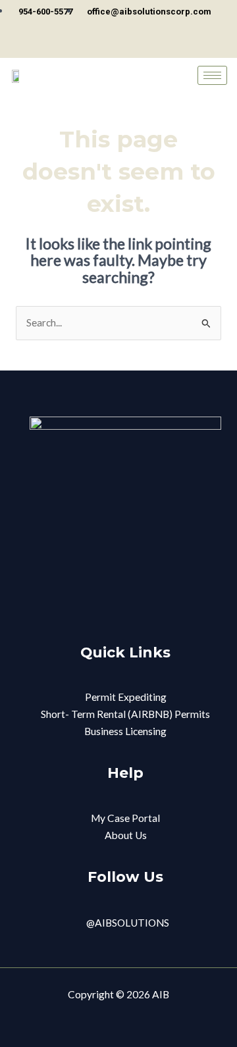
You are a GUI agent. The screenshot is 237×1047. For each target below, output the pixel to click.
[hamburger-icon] (212, 75)
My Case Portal (125, 818)
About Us (126, 835)
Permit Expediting (126, 697)
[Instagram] (122, 45)
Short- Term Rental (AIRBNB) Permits (125, 714)
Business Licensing (125, 731)
